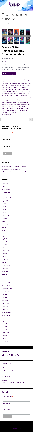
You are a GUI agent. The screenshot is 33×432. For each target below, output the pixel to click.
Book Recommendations (13, 78)
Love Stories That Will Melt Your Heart (13, 169)
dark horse (11, 87)
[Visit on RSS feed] (18, 356)
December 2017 (6, 341)
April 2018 (5, 330)
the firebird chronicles (10, 108)
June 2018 (4, 324)
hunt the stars (22, 91)
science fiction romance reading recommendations (15, 102)
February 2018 (6, 335)
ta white (23, 106)
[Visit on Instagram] (9, 356)
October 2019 (6, 286)
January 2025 (5, 186)
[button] (30, 3)
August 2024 (5, 201)
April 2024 (5, 212)
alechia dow (15, 82)
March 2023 (5, 250)
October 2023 (6, 230)
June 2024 (4, 206)
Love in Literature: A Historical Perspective (14, 166)
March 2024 (5, 215)
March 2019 (5, 303)
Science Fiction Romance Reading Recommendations (13, 50)
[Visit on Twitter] (3, 356)
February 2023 (6, 253)
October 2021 (6, 277)
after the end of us (13, 80)
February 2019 (6, 306)
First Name (6, 139)
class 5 (7, 85)
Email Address (8, 133)
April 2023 (5, 248)
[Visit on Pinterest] (12, 356)
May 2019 (4, 297)
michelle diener (18, 95)
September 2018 (7, 318)
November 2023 (6, 227)
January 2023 (5, 256)
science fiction (5, 101)
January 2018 (5, 338)
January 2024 (5, 221)
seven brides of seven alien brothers (11, 106)
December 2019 (6, 280)
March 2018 (5, 332)
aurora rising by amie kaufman (12, 83)
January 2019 (5, 309)
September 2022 (7, 268)
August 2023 (5, 236)
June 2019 (4, 294)
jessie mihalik (22, 93)
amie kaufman (21, 82)
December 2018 (6, 312)
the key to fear (20, 108)
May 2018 (4, 327)
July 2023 (4, 239)
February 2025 (6, 183)
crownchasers (13, 85)
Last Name (6, 146)
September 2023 (7, 233)
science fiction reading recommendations (20, 101)
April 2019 (5, 300)
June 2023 (4, 242)
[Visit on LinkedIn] (15, 356)
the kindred (14, 110)
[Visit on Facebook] (6, 356)
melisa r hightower (9, 95)
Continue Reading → (9, 74)
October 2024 (6, 195)
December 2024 (6, 189)
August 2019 (5, 291)
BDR (5, 61)
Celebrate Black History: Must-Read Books (14, 172)
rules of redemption (13, 97)
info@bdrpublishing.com (9, 370)
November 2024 (6, 192)
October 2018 (6, 315)
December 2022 (6, 259)
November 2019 (6, 283)
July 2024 (4, 204)
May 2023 (4, 245)
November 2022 (6, 262)
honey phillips (15, 91)
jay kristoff (15, 93)
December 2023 (6, 224)
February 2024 (6, 218)
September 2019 (7, 289)
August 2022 (5, 271)
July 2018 (4, 321)
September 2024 (7, 198)
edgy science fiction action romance (11, 89)
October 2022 (6, 265)
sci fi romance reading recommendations (16, 99)
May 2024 (4, 209)
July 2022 (4, 274)
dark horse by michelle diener (22, 87)
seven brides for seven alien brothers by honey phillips (16, 104)
